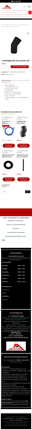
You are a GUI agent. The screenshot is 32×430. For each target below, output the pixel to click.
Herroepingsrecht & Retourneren (16, 236)
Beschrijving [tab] (6, 80)
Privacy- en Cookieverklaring (16, 225)
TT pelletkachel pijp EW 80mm (16, 72)
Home (2, 24)
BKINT (24, 416)
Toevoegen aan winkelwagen (20, 66)
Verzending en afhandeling (16, 232)
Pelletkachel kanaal (10, 24)
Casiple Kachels (9, 74)
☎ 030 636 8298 (16, 1)
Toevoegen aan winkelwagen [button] (9, 145)
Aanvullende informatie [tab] (21, 80)
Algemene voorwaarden (16, 221)
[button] (27, 33)
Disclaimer (16, 228)
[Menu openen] (29, 6)
